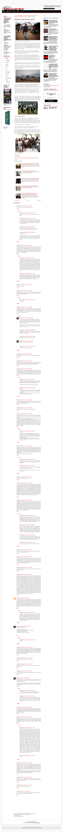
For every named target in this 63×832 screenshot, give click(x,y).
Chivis (21, 317)
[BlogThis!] (16, 155)
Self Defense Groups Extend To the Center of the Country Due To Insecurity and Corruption (29, 194)
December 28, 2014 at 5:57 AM (26, 556)
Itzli (6, 68)
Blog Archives (55, 18)
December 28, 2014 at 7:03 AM (29, 299)
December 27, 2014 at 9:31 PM (26, 353)
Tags (50, 18)
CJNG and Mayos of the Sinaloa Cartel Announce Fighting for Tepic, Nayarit (53, 21)
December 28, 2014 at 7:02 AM (29, 257)
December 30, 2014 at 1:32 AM (29, 755)
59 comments (30, 21)
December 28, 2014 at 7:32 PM (29, 612)
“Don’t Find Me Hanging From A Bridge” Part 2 (29, 185)
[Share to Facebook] (18, 155)
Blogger (40, 827)
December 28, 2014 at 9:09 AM (29, 329)
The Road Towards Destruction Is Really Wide (53, 29)
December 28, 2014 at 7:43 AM (26, 567)
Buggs (7, 58)
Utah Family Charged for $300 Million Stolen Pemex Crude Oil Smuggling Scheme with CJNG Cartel (53, 38)
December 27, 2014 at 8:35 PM (26, 284)
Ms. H (7, 76)
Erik (17, 598)
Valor (16, 21)
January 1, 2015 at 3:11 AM (25, 791)
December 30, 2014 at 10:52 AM (26, 785)
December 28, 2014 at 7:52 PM (29, 690)
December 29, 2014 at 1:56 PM (29, 542)
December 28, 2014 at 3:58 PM (29, 459)
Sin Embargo (20, 153)
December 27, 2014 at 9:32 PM (26, 360)
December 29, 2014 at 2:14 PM (26, 777)
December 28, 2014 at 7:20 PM (29, 218)
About (18, 11)
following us (37, 822)
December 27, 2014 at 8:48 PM (26, 290)
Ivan (6, 70)
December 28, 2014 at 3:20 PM (29, 639)
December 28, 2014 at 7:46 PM (29, 226)
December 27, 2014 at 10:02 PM (26, 407)
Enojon (7, 64)
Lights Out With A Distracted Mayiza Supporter (52, 56)
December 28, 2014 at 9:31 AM (29, 273)
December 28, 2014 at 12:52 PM (26, 647)
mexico (36, 15)
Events (14, 11)
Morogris (7, 74)
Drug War (33, 15)
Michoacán (17, 16)
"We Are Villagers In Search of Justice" (28, 170)
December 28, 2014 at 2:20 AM (26, 500)
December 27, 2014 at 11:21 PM (26, 445)
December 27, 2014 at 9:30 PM (27, 317)
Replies (19, 297)
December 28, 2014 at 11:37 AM (29, 336)
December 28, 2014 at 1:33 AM (26, 476)
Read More (30, 172)
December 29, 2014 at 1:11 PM (29, 727)
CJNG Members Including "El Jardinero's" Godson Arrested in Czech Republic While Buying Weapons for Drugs (53, 66)
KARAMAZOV (8, 72)
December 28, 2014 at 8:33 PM (26, 762)
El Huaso (7, 62)
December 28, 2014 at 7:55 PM (29, 515)
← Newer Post (16, 200)
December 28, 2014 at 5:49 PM (26, 707)
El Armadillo (8, 60)
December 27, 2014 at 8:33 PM (26, 245)
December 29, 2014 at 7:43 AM (29, 696)
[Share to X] (17, 155)
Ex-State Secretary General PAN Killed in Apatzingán (30, 178)
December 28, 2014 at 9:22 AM (26, 574)
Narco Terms (9, 11)
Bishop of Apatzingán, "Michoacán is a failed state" (30, 163)
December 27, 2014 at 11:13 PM (26, 413)
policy (7, 51)
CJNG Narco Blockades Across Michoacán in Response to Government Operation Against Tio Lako (53, 75)
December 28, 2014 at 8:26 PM (29, 232)
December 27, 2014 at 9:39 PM (26, 368)
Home (4, 11)
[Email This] (15, 155)
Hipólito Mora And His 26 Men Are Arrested (25, 19)
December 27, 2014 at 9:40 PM (26, 399)
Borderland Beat (31, 827)
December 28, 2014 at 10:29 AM (23, 598)
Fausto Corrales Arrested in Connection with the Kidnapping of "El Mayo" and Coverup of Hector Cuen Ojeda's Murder (53, 48)
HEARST (7, 66)
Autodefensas (20, 15)
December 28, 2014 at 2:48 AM (29, 387)
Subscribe (51, 100)
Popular (45, 18)
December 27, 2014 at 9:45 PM (29, 379)
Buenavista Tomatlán (27, 15)
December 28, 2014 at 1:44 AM (29, 212)
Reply (18, 208)
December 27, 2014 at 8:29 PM (26, 205)
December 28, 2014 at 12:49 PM (24, 626)
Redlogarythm (8, 78)
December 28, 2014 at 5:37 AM (26, 549)
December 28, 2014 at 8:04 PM (29, 465)
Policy (22, 11)
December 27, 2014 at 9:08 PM (26, 307)
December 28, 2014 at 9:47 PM (29, 524)
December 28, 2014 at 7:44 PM (26, 716)
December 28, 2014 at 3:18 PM (29, 346)
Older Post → (39, 200)
